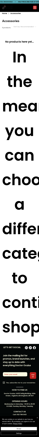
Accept (19, 429)
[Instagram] (26, 347)
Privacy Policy (17, 423)
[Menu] (35, 7)
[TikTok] (30, 347)
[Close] (36, 418)
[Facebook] (34, 347)
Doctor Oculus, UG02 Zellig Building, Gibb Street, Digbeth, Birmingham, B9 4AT (19, 394)
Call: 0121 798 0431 (20, 415)
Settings (19, 433)
